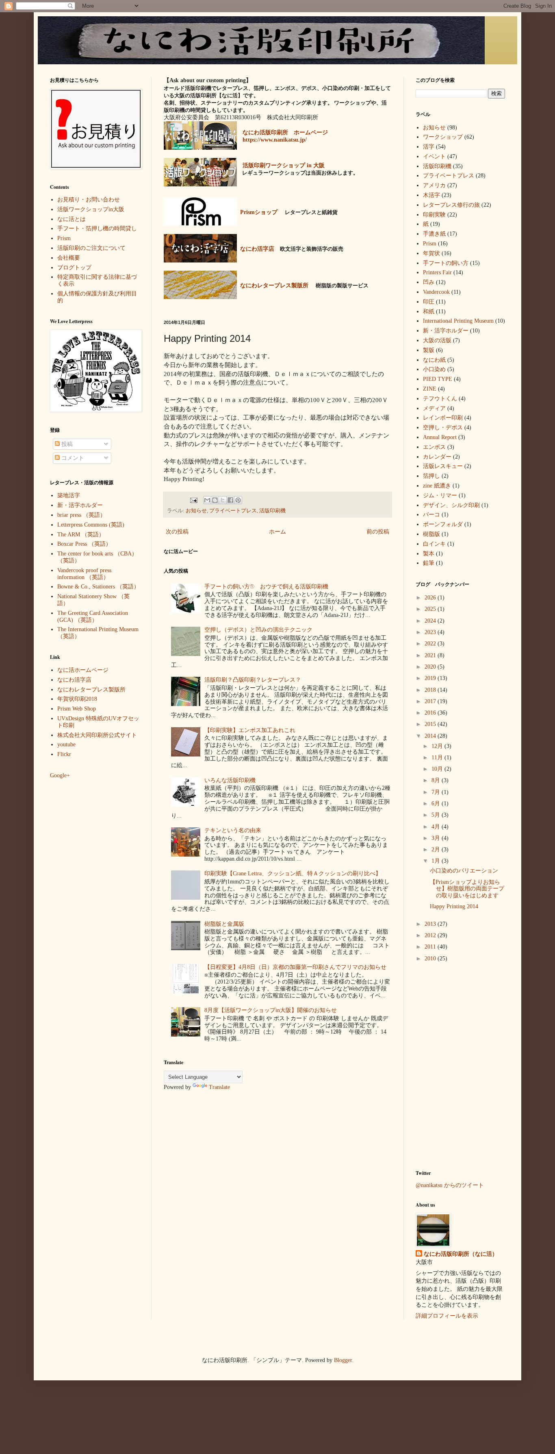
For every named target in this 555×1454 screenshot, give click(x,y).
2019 (431, 678)
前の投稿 (377, 532)
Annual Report (440, 437)
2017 (431, 701)
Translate (219, 1087)
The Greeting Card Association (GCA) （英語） (92, 616)
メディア (434, 408)
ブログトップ (74, 268)
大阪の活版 (437, 340)
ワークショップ (443, 137)
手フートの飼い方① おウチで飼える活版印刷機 (266, 587)
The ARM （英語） (80, 534)
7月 (436, 792)
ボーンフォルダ (443, 524)
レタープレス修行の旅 (451, 205)
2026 (431, 598)
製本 (428, 554)
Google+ (60, 775)
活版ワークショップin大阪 (90, 209)
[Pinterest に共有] (238, 500)
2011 (431, 947)
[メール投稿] (192, 500)
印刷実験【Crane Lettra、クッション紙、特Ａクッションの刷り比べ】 (292, 873)
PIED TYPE (437, 379)
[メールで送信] (207, 500)
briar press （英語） (81, 515)
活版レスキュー (443, 466)
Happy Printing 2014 (454, 906)
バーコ (431, 515)
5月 (436, 815)
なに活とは (71, 219)
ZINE (429, 389)
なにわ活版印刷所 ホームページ (285, 132)
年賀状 (431, 253)
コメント (72, 458)
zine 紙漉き (437, 486)
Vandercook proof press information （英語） (84, 573)
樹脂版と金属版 (224, 924)
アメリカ (434, 185)
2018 (431, 690)
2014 (431, 736)
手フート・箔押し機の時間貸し (97, 228)
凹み (428, 282)
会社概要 (68, 258)
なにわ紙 (434, 360)
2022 (431, 644)
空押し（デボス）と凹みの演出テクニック (258, 630)
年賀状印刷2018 (77, 699)
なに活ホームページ (82, 670)
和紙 (428, 311)
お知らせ (196, 511)
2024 (431, 621)
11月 (437, 757)
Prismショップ (259, 212)
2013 (431, 924)
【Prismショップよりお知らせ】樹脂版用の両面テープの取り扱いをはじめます (467, 889)
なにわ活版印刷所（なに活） (461, 1254)
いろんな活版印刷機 (230, 780)
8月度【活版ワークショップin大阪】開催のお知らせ (270, 1010)
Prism (64, 238)
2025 (431, 609)
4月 (436, 827)
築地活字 (68, 495)
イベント (434, 156)
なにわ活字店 (74, 680)
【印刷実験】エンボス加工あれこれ (249, 730)
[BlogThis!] (215, 500)
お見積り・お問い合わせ (88, 200)
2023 (431, 632)
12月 (437, 746)
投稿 (66, 444)
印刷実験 (434, 215)
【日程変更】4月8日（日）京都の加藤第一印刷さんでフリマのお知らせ (295, 967)
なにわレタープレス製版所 (91, 690)
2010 (431, 958)
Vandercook (436, 292)
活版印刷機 (272, 511)
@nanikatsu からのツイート (450, 1185)
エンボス (434, 447)
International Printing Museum (458, 321)
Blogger (343, 1360)
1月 (436, 861)
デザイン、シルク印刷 (451, 505)
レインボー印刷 (443, 418)
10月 (437, 769)
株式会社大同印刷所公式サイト (97, 735)
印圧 (428, 302)
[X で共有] (223, 500)
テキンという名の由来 (232, 830)
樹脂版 (431, 534)
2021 (431, 655)
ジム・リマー (440, 495)
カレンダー (437, 457)
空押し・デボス (443, 427)
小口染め (434, 369)
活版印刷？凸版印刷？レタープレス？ (252, 680)
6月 (436, 803)
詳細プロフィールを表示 (447, 1316)
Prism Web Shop (76, 709)
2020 (431, 667)
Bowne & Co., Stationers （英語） (98, 587)
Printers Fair (437, 272)
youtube (66, 744)
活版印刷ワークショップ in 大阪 (284, 165)
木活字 (431, 195)
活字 (428, 147)
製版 (428, 350)
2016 (431, 713)
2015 (431, 724)
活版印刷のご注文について (91, 248)
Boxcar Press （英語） (84, 544)
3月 (436, 838)
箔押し (431, 476)
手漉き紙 (434, 234)
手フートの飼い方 (445, 263)
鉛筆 (428, 563)
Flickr (64, 754)
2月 (436, 849)
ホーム (277, 532)
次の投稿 (177, 532)
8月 (436, 780)
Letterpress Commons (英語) (90, 525)
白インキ (434, 544)
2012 (431, 935)
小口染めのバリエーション (464, 871)
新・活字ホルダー (80, 505)
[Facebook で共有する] (230, 500)
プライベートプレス (233, 511)
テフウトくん (440, 399)
